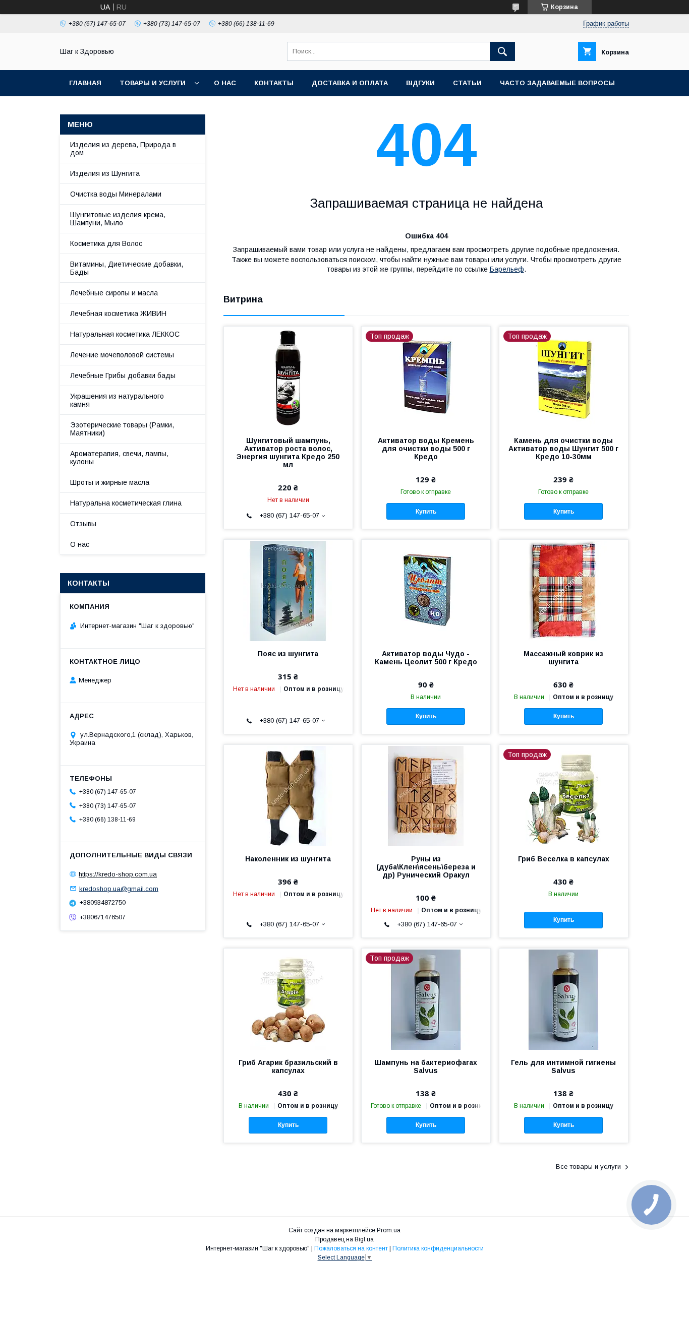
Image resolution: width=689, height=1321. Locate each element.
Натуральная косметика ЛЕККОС (125, 334)
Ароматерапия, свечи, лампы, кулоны (119, 458)
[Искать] (502, 51)
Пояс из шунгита (288, 654)
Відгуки (420, 83)
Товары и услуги (153, 83)
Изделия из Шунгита (105, 173)
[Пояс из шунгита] (288, 590)
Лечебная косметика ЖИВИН (118, 313)
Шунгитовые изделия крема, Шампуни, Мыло (117, 219)
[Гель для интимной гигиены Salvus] (563, 999)
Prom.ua (388, 1230)
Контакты (274, 83)
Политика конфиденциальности (438, 1248)
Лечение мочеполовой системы (122, 355)
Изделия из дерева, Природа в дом (123, 149)
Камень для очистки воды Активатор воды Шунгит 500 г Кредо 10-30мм (563, 448)
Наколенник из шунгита (288, 859)
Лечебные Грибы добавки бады (123, 375)
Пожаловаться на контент (351, 1248)
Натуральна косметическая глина (126, 503)
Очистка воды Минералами (115, 194)
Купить (426, 511)
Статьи (467, 83)
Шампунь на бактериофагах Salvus (425, 1066)
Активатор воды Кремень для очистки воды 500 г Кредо (426, 448)
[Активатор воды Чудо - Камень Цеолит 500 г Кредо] (426, 590)
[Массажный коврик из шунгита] (563, 590)
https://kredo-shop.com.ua (118, 874)
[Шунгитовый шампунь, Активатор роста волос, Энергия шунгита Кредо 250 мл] (288, 377)
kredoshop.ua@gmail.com (118, 888)
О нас (225, 83)
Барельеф (507, 269)
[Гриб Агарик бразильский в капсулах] (288, 999)
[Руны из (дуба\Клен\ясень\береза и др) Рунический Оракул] (426, 795)
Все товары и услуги (588, 1166)
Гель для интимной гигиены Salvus (563, 1066)
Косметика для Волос (106, 243)
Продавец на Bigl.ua (344, 1239)
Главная (85, 83)
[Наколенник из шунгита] (288, 795)
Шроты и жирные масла (109, 482)
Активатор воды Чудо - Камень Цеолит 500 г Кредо (426, 658)
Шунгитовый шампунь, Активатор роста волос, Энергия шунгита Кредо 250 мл (288, 452)
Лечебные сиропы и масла (114, 293)
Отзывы (83, 524)
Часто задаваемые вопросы (557, 83)
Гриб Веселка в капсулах (563, 859)
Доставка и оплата (350, 83)
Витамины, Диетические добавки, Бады (126, 268)
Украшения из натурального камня (117, 400)
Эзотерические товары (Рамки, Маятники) (122, 429)
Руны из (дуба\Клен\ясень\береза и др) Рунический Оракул (426, 867)
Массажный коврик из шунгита (563, 658)
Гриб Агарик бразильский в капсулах (288, 1066)
